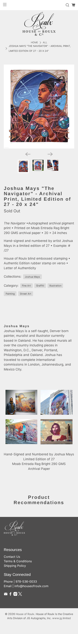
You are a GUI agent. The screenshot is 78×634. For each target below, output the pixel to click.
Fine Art (26, 285)
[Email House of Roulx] (6, 595)
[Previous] (28, 154)
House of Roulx (25, 614)
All (45, 42)
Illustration (55, 285)
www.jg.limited (61, 618)
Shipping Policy (15, 566)
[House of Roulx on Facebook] (10, 595)
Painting (10, 293)
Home (34, 42)
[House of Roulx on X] (20, 595)
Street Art (25, 293)
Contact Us (12, 557)
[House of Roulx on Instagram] (15, 595)
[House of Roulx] (39, 24)
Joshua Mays (32, 276)
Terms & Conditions (18, 561)
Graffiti (40, 285)
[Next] (50, 154)
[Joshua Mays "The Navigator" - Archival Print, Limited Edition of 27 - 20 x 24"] (39, 107)
